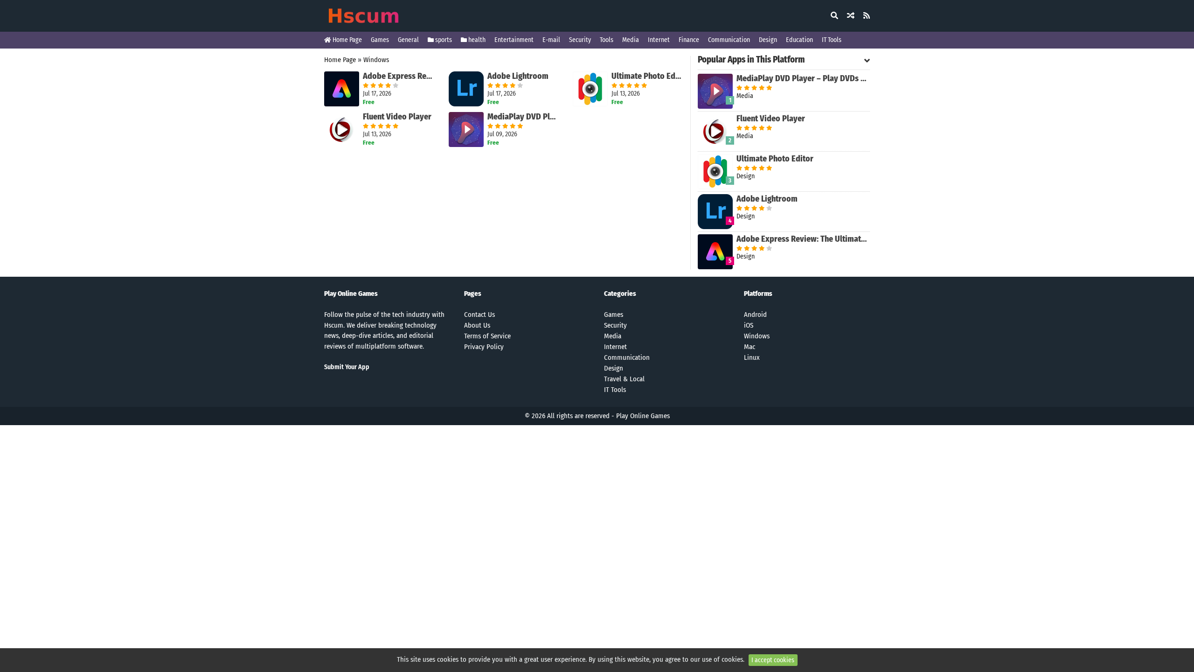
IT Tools (831, 40)
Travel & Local (624, 379)
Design (768, 40)
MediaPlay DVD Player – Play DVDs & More (523, 116)
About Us (477, 325)
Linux (752, 357)
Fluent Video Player (397, 116)
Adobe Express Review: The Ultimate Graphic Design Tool (399, 76)
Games (380, 40)
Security (580, 40)
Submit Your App (346, 367)
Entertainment (514, 40)
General (408, 40)
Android (755, 314)
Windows (376, 60)
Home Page (346, 40)
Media (630, 40)
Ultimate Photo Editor (647, 76)
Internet (659, 40)
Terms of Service (487, 336)
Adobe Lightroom (517, 76)
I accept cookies (772, 660)
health (476, 40)
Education (799, 40)
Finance (689, 40)
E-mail (551, 40)
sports (443, 40)
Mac (749, 347)
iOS (748, 325)
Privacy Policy (484, 347)
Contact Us (479, 314)
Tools (606, 40)
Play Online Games (643, 416)
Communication (729, 40)
